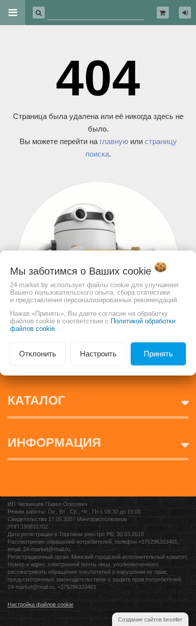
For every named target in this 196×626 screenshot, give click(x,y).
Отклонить (37, 353)
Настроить (98, 353)
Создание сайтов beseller (150, 619)
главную (114, 141)
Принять (158, 353)
